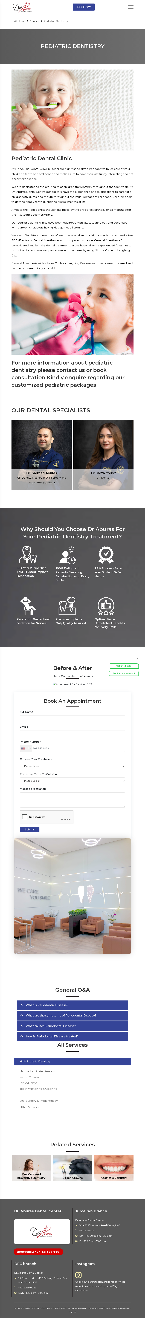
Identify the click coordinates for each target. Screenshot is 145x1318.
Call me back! (123, 666)
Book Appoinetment (124, 673)
